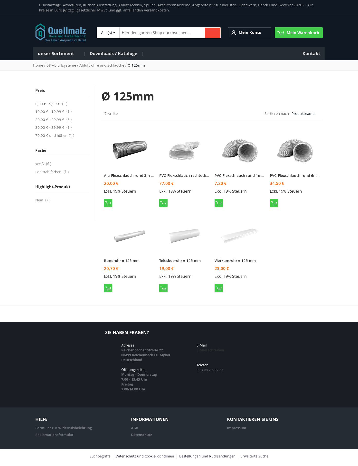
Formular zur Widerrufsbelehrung (63, 428)
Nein (44, 200)
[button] (249, 33)
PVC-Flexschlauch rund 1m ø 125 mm (247, 175)
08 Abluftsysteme (62, 65)
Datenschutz (141, 434)
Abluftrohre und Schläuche (102, 65)
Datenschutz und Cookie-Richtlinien (145, 456)
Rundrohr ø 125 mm (122, 260)
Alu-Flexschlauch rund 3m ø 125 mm (136, 175)
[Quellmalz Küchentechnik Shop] (60, 32)
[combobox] (108, 32)
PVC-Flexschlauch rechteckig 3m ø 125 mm (196, 175)
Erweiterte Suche (254, 456)
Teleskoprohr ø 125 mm (180, 260)
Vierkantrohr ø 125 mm (235, 260)
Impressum (236, 428)
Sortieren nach (276, 113)
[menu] (179, 53)
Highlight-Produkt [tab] (52, 186)
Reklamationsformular (54, 434)
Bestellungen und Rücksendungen (207, 456)
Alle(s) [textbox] (106, 32)
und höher (56, 135)
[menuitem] (59, 53)
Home (38, 65)
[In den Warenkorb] (108, 203)
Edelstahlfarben (53, 171)
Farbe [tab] (40, 150)
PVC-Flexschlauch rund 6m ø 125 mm (302, 175)
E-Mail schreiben (210, 350)
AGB (134, 428)
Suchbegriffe (100, 456)
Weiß (44, 163)
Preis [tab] (40, 90)
